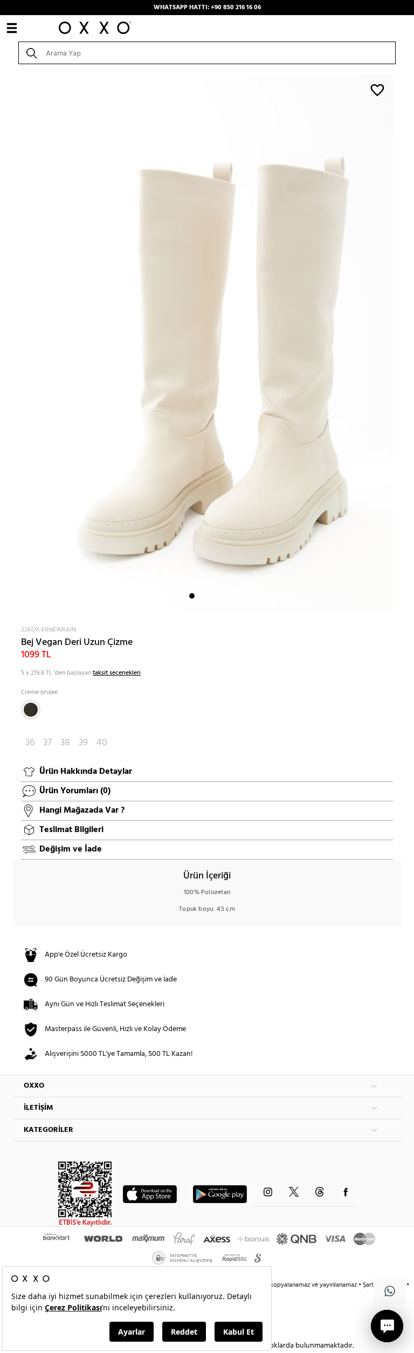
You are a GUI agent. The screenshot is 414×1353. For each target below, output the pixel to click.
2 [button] (201, 596)
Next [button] (18, 344)
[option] (207, 344)
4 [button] (221, 596)
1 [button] (192, 596)
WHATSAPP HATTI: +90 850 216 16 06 (207, 7)
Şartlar (372, 1285)
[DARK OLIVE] (30, 709)
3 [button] (211, 596)
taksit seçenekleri (117, 673)
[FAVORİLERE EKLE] (377, 89)
